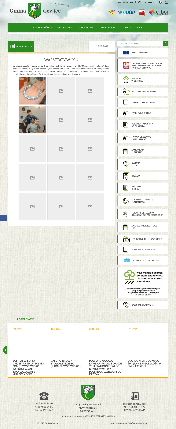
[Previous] (5, 350)
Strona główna (43, 27)
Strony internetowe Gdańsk (122, 423)
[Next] (171, 350)
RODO (140, 27)
